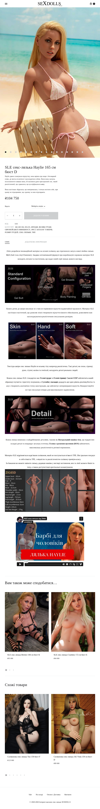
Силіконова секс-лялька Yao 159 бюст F (23, 757)
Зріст (33, 230)
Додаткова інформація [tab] (36, 242)
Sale (30, 795)
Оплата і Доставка (53, 795)
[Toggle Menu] (6, 4)
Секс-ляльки (25, 232)
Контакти (68, 795)
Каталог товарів (44, 230)
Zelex (27, 227)
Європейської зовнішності (17, 230)
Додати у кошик (41, 216)
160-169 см (19, 227)
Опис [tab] (7, 242)
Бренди (34, 227)
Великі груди (45, 227)
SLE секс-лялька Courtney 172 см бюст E (70, 655)
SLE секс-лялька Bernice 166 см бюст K (23, 655)
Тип (33, 232)
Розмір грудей (11, 232)
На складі (39, 795)
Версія (7, 206)
